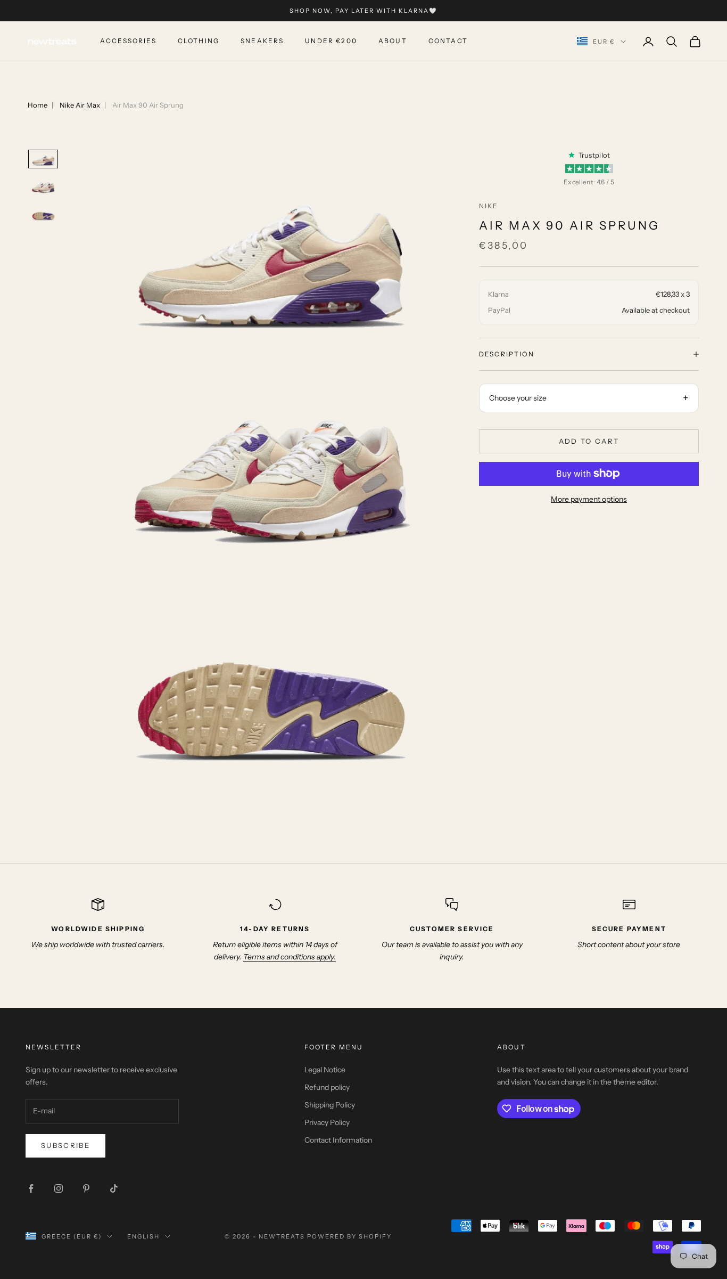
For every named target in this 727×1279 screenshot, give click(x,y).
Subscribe (65, 1145)
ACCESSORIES (128, 41)
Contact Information (338, 1140)
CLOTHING (198, 41)
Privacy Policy (327, 1122)
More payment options (589, 499)
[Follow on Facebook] (31, 1188)
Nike (489, 206)
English (143, 1236)
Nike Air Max (80, 105)
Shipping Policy (329, 1105)
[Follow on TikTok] (114, 1188)
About (392, 41)
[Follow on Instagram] (58, 1188)
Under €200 (331, 41)
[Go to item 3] (43, 214)
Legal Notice (324, 1069)
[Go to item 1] (43, 159)
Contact (448, 41)
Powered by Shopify (349, 1236)
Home (37, 105)
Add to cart (589, 440)
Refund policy (327, 1087)
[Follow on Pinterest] (86, 1188)
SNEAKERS (262, 41)
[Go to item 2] (43, 186)
